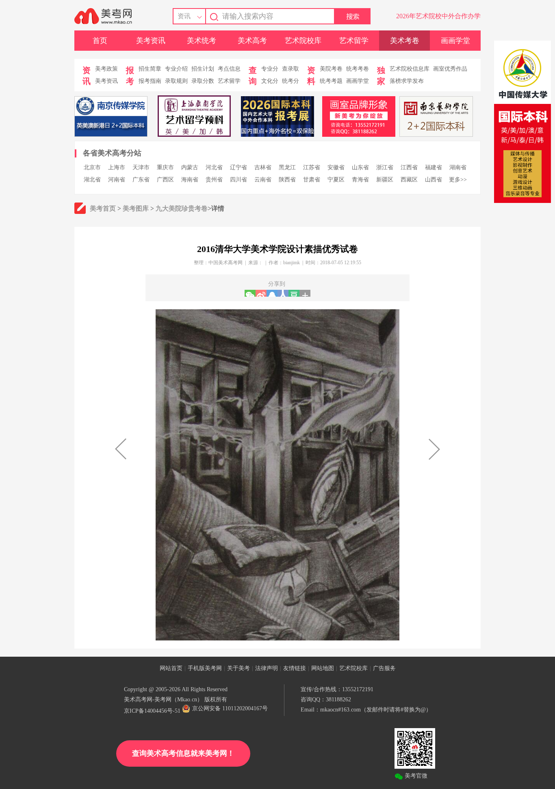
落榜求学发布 (407, 81)
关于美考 (238, 668)
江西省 (409, 167)
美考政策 (106, 69)
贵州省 (214, 180)
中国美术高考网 (225, 262)
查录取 (290, 69)
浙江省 (384, 167)
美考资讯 (150, 41)
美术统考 (201, 41)
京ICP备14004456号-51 (152, 711)
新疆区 (384, 180)
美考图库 (136, 208)
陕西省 (287, 180)
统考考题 (331, 81)
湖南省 (457, 167)
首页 (100, 41)
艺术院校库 (303, 41)
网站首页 (171, 668)
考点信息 (229, 69)
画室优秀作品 (450, 69)
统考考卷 (357, 69)
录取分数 (202, 81)
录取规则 (176, 81)
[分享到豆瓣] (293, 293)
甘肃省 (311, 180)
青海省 (360, 180)
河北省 (214, 167)
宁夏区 (336, 180)
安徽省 (336, 167)
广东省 (141, 180)
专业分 (269, 69)
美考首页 (103, 208)
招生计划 (202, 69)
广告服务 (384, 668)
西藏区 (409, 180)
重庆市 (165, 167)
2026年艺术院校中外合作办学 (438, 16)
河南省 (116, 180)
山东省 (360, 167)
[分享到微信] (250, 293)
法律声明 (266, 668)
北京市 (92, 167)
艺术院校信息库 (409, 69)
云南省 (262, 180)
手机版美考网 (205, 668)
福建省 (433, 167)
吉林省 (262, 167)
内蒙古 (189, 167)
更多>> (458, 180)
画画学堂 (455, 41)
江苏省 (311, 167)
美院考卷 (331, 69)
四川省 (238, 180)
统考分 (290, 81)
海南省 (189, 180)
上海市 (116, 167)
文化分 (269, 81)
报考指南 (150, 81)
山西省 (433, 180)
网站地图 (322, 668)
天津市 (141, 167)
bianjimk (291, 262)
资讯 (184, 16)
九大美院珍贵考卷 (182, 208)
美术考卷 (404, 41)
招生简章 (150, 69)
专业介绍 (176, 69)
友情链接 (294, 668)
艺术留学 (354, 41)
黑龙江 (287, 167)
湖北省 (92, 180)
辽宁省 (238, 167)
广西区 (165, 180)
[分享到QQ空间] (272, 293)
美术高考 (252, 41)
